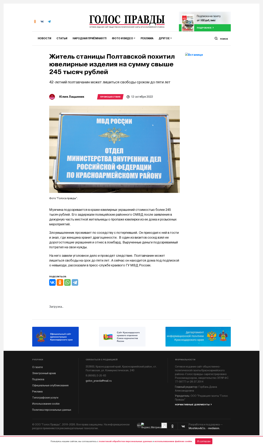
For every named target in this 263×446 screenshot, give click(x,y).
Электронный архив (44, 373)
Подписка (38, 379)
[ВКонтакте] (52, 282)
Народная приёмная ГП (89, 38)
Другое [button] (164, 38)
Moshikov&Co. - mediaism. (204, 428)
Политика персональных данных (51, 409)
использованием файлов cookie (173, 441)
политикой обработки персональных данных (125, 441)
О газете (37, 367)
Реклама (147, 38)
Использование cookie (46, 403)
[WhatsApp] (67, 282)
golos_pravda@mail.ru (99, 380)
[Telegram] (75, 282)
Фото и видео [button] (122, 38)
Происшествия (110, 96)
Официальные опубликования (50, 385)
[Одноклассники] (60, 282)
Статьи (62, 38)
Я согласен (203, 441)
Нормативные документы (192, 404)
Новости (44, 38)
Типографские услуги (45, 397)
